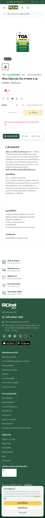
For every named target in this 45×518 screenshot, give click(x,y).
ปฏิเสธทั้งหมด (22, 507)
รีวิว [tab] (36, 136)
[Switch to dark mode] (42, 2)
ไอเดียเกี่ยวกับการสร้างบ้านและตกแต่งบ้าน (16, 428)
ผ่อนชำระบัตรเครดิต (9, 419)
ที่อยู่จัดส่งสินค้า (7, 452)
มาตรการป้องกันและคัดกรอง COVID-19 (16, 361)
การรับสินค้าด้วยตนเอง (10, 406)
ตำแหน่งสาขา (6, 415)
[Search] (28, 8)
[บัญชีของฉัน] (22, 8)
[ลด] (11, 105)
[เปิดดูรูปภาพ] (22, 42)
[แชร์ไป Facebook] (8, 99)
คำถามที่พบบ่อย (7, 398)
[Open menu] (4, 8)
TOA (3, 75)
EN (37, 2)
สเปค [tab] (26, 136)
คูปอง (4, 456)
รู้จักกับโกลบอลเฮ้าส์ (9, 357)
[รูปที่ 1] (5, 66)
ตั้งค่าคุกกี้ (22, 512)
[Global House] (13, 8)
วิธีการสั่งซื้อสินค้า (8, 402)
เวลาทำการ (28, 485)
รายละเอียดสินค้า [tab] (12, 136)
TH (32, 2)
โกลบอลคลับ (6, 460)
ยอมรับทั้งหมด (22, 503)
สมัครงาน (5, 374)
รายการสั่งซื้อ (6, 447)
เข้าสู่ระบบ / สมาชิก (8, 439)
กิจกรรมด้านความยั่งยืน (10, 382)
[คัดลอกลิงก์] (22, 99)
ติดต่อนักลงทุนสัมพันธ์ (9, 370)
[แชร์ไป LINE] (12, 99)
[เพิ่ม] (22, 105)
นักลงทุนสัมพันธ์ (7, 365)
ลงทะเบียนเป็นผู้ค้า (8, 378)
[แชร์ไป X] (17, 99)
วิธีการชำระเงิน (7, 411)
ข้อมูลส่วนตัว (6, 443)
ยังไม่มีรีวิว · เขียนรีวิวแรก (11, 83)
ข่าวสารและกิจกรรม (9, 387)
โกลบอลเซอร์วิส (7, 423)
